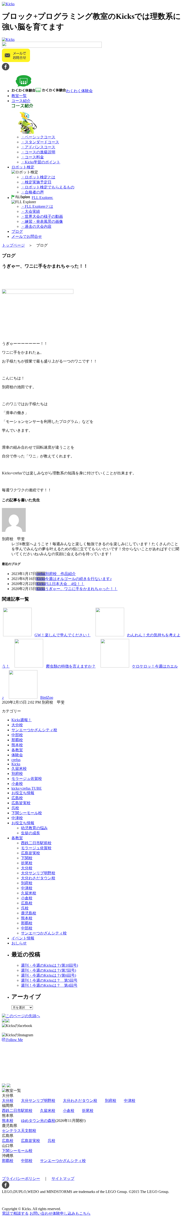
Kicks (40, 579)
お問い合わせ (60, 1213)
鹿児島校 (28, 913)
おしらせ (19, 943)
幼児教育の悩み (34, 828)
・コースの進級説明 (38, 152)
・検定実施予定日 (36, 182)
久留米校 (19, 769)
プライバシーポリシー (21, 1179)
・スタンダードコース (40, 142)
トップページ (13, 245)
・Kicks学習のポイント (40, 162)
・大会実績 (30, 211)
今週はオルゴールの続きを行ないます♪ (78, 579)
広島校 (17, 798)
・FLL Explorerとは (37, 206)
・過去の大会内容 (36, 226)
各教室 (17, 750)
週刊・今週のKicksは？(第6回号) (48, 975)
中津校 (17, 818)
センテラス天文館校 (19, 1131)
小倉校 (17, 784)
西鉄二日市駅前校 (36, 843)
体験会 (17, 755)
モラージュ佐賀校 (26, 779)
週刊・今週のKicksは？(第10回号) (49, 965)
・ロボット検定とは (38, 177)
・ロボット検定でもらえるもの (47, 187)
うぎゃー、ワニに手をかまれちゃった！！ (81, 589)
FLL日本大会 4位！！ (64, 584)
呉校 (15, 808)
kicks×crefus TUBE (26, 788)
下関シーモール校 (26, 813)
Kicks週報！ (21, 720)
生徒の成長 (30, 833)
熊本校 (17, 745)
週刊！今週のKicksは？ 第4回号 (49, 985)
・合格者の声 (32, 192)
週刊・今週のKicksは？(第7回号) (48, 970)
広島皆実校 (20, 803)
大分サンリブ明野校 (38, 873)
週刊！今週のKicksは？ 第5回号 (49, 980)
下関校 (26, 858)
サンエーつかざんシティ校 (34, 730)
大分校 (17, 725)
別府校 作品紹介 (60, 574)
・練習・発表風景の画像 (42, 221)
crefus (40, 574)
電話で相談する (15, 1213)
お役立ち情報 (22, 793)
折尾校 (26, 863)
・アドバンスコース (38, 147)
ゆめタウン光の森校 (38, 1121)
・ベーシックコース (38, 137)
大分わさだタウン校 (38, 878)
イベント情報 (22, 938)
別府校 (17, 774)
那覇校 (17, 740)
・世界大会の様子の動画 (42, 216)
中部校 (17, 735)
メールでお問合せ (26, 236)
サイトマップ (62, 1179)
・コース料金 (32, 157)
